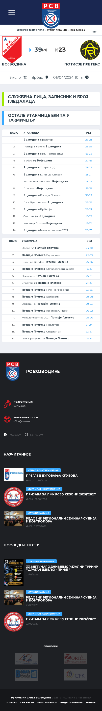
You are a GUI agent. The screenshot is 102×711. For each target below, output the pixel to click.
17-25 (89, 181)
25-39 (88, 146)
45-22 (88, 153)
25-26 (89, 262)
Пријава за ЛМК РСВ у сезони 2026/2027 (61, 494)
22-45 (88, 160)
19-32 (89, 223)
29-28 (89, 296)
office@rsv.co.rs (22, 421)
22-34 (88, 202)
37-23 (88, 167)
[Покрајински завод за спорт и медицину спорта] (26, 658)
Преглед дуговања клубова (51, 475)
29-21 (88, 209)
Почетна (11, 702)
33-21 (89, 174)
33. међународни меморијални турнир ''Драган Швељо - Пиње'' (62, 568)
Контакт (91, 702)
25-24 (89, 276)
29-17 (88, 230)
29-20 (89, 317)
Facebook (14, 434)
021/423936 (20, 406)
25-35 (89, 188)
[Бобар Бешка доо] (26, 674)
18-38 (89, 268)
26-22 (89, 310)
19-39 (89, 216)
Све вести (27, 702)
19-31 (89, 338)
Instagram (36, 434)
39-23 (88, 195)
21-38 (89, 282)
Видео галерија (71, 702)
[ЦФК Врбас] (75, 674)
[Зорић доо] (75, 658)
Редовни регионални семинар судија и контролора (61, 520)
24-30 (89, 248)
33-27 (89, 331)
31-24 (89, 324)
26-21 (88, 139)
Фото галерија (47, 702)
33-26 (89, 289)
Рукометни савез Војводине (31, 697)
